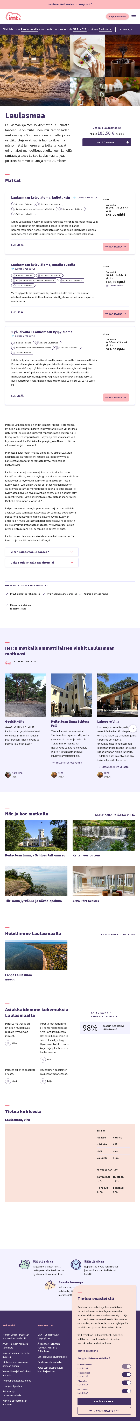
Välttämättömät (85, 1364)
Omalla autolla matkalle (50, 1362)
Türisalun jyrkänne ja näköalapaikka (33, 901)
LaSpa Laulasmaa (18, 975)
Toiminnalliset (84, 1373)
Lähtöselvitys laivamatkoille (52, 1356)
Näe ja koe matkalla (26, 814)
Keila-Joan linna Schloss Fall (70, 723)
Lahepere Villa (108, 721)
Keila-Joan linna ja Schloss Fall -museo (35, 855)
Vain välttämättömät (104, 1410)
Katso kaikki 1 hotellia (118, 934)
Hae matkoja (126, 29)
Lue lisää (17, 244)
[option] (25, 726)
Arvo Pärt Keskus (86, 901)
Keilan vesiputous (87, 855)
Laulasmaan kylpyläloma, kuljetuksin (40, 197)
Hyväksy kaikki (104, 1401)
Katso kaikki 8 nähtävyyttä (115, 814)
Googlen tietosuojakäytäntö (94, 1358)
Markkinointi (83, 1389)
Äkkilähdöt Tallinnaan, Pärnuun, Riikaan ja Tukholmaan (49, 1347)
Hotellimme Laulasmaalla (33, 933)
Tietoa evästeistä (88, 1350)
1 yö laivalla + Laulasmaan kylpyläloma (41, 332)
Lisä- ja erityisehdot (13, 1386)
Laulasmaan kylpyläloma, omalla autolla (43, 264)
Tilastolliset (83, 1381)
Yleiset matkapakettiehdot (17, 1380)
